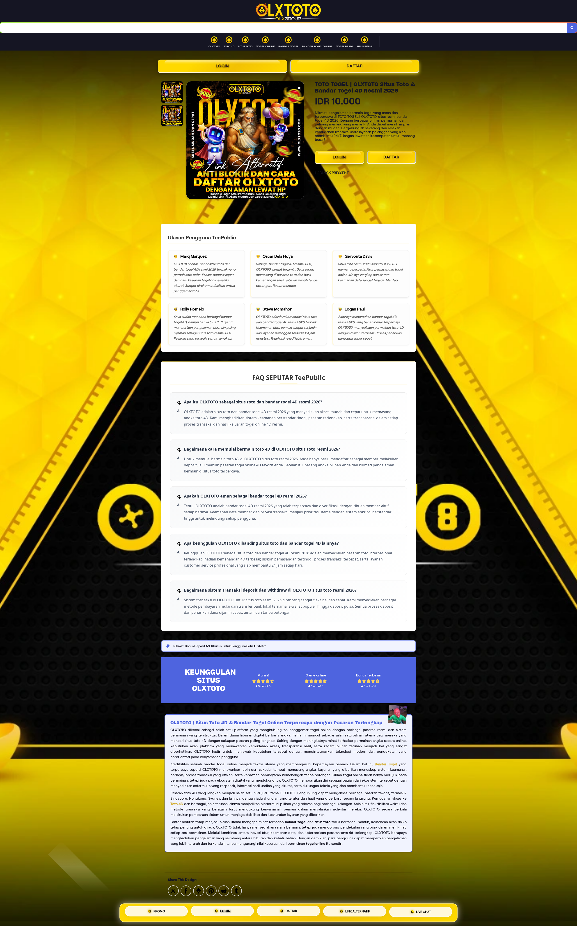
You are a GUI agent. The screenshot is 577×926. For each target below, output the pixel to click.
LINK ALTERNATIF (357, 912)
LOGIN (222, 66)
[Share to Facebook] (186, 890)
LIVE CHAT (423, 912)
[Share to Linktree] (198, 890)
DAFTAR (355, 66)
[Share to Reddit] (223, 890)
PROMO (159, 911)
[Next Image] (300, 141)
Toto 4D (176, 804)
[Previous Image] (190, 141)
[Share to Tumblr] (236, 890)
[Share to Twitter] (173, 890)
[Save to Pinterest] (211, 890)
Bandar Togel (386, 764)
